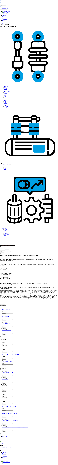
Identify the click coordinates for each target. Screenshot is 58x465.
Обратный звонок (3, 5)
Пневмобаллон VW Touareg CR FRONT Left (9, 399)
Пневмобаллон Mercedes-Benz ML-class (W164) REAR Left (11, 354)
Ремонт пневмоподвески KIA (6, 309)
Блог (3, 16)
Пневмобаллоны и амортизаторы (7, 447)
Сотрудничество (4, 19)
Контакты (3, 20)
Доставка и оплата (5, 18)
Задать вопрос (3, 250)
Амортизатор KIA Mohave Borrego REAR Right (9, 406)
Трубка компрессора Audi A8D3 (7, 361)
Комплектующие (4, 448)
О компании (4, 15)
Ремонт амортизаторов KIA (6, 330)
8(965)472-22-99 (4, 436)
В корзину (2, 252)
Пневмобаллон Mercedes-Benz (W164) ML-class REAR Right (11, 347)
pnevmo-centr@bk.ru (5, 8)
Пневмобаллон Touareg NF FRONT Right (8, 372)
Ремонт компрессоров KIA (6, 316)
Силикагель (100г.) (5, 379)
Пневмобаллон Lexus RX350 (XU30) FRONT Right (10, 420)
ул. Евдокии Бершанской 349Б (5, 443)
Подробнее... (2, 304)
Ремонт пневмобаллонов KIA (6, 323)
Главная (3, 14)
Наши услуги (4, 17)
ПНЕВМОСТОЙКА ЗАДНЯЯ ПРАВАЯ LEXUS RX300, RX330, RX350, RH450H (15, 427)
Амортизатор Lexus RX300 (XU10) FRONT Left (9, 413)
